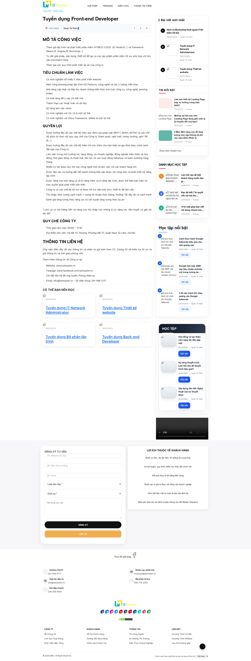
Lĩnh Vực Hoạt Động (53, 638)
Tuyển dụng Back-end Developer (120, 339)
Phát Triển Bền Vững (54, 643)
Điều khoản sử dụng (180, 656)
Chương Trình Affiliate (182, 638)
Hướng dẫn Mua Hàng (97, 638)
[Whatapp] (149, 612)
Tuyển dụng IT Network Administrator (65, 310)
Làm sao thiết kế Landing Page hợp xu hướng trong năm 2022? (189, 102)
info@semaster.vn (56, 582)
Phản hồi (191, 656)
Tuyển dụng (58, 10)
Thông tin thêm (143, 5)
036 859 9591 (55, 591)
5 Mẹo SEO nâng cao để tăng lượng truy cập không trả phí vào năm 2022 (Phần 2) (188, 134)
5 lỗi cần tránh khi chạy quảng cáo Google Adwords (190, 296)
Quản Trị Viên (70, 28)
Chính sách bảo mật (163, 656)
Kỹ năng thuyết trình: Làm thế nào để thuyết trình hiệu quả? (189, 365)
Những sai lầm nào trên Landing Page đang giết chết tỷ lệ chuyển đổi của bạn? (189, 118)
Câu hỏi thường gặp (181, 643)
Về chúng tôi (50, 634)
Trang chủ (47, 10)
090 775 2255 (141, 582)
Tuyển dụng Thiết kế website (119, 310)
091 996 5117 (54, 573)
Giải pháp (92, 5)
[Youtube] (121, 612)
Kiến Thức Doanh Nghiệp (141, 643)
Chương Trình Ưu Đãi (181, 634)
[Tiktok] (139, 612)
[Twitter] (116, 612)
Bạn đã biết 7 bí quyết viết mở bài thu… (192, 194)
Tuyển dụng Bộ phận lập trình (66, 339)
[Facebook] (102, 612)
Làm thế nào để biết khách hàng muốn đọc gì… (192, 178)
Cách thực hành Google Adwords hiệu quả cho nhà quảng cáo (191, 242)
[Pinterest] (130, 612)
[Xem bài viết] (44, 295)
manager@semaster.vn (145, 573)
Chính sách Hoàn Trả (96, 643)
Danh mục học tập (173, 164)
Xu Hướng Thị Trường (139, 638)
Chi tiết (185, 254)
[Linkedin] (135, 612)
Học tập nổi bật (173, 227)
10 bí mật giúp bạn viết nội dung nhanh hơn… (192, 208)
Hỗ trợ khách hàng (95, 634)
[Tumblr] (125, 612)
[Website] (144, 612)
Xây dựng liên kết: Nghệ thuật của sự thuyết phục (190, 391)
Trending (107, 5)
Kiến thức (123, 5)
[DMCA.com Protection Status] (125, 620)
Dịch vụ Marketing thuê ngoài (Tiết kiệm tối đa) (185, 31)
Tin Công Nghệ (136, 634)
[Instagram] (112, 612)
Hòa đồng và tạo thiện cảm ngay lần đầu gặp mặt (189, 340)
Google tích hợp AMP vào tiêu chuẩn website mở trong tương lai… (190, 269)
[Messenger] (107, 612)
